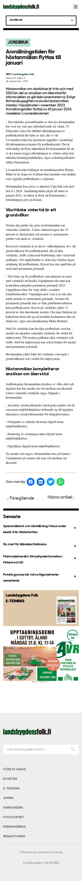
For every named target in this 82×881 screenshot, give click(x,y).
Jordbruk (18, 42)
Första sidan (14, 769)
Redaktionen (14, 836)
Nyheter (10, 779)
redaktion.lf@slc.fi (15, 78)
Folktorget (13, 817)
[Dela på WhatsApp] (60, 482)
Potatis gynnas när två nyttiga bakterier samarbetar (31, 577)
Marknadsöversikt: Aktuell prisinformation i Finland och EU (33, 559)
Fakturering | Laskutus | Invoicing (41, 852)
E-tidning (11, 788)
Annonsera (13, 807)
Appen (8, 798)
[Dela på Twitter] (51, 482)
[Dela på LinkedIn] (41, 482)
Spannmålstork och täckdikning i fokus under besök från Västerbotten (34, 529)
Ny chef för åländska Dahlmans (25, 544)
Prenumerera (14, 827)
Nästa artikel (60, 497)
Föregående (22, 498)
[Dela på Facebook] (31, 482)
